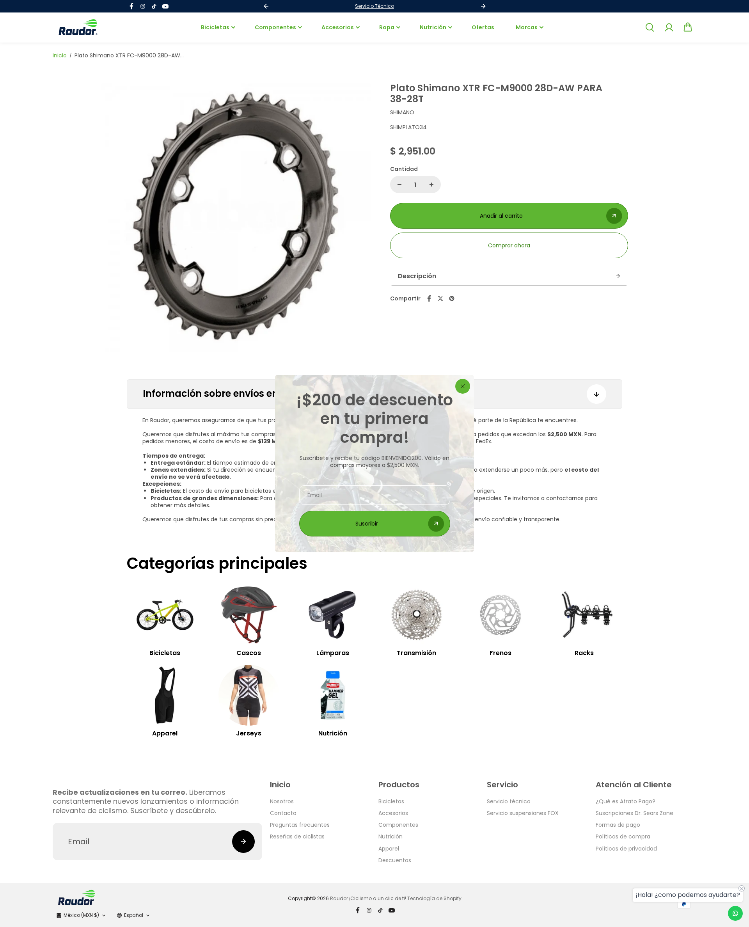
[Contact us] (735, 913)
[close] (462, 386)
